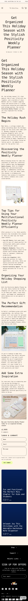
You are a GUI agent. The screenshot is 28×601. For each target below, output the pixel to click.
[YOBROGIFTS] (14, 8)
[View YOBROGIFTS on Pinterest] (13, 589)
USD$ (2, 593)
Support (13, 553)
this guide (4, 388)
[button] (22, 8)
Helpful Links (12, 559)
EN (7, 593)
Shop (13, 547)
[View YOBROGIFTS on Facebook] (9, 589)
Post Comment (7, 462)
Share (5, 429)
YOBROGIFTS (8, 596)
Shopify (19, 596)
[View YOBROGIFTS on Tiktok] (6, 589)
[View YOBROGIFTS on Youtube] (16, 589)
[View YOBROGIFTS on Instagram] (2, 589)
